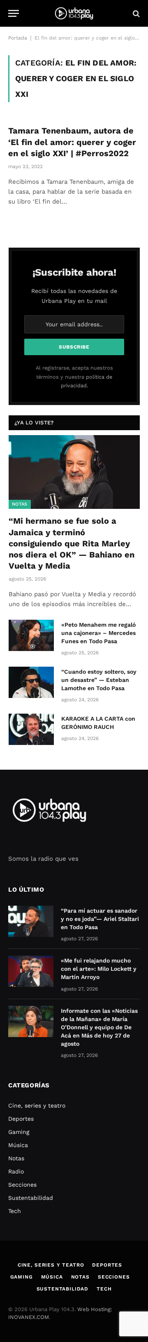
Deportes (21, 1118)
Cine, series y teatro (36, 1105)
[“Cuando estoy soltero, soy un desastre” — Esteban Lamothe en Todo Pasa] (31, 682)
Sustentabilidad (30, 1197)
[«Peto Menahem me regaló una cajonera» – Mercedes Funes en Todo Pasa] (31, 635)
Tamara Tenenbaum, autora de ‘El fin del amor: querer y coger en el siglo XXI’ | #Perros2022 (72, 142)
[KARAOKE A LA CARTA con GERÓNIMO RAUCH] (31, 729)
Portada (17, 38)
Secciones (22, 1184)
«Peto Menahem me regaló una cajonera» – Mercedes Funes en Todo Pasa (98, 632)
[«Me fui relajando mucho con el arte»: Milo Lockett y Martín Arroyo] (30, 971)
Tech (14, 1211)
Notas (20, 504)
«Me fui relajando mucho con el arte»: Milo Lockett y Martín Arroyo (98, 968)
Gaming (18, 1132)
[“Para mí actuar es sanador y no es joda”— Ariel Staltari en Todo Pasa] (30, 921)
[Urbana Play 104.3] (74, 13)
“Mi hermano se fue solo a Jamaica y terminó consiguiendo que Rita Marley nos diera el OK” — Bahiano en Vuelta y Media (71, 543)
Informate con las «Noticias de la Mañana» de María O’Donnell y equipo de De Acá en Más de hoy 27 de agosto (99, 1027)
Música (18, 1145)
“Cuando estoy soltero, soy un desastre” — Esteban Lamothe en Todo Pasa (98, 679)
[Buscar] (135, 13)
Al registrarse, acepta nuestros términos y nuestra (74, 377)
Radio (16, 1171)
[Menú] (13, 13)
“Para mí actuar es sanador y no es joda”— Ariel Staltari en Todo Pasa (100, 918)
